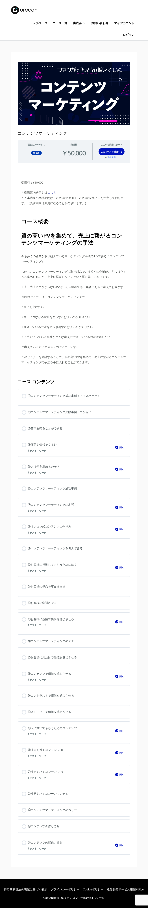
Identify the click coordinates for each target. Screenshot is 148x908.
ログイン (128, 34)
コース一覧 (60, 23)
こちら (51, 192)
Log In (112, 157)
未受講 (36, 153)
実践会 (77, 23)
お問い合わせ (99, 23)
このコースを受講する (111, 151)
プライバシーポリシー (65, 889)
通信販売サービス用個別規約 (125, 889)
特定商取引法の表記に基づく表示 (25, 889)
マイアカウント (124, 23)
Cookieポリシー (93, 889)
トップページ (38, 23)
